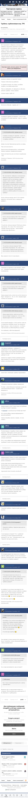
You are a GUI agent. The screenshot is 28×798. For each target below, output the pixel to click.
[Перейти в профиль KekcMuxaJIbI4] (2, 566)
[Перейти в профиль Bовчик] (2, 278)
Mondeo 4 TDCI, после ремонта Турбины (12, 763)
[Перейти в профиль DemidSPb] (2, 74)
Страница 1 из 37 (14, 34)
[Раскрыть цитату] (3, 132)
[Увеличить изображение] (9, 596)
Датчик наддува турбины (8, 756)
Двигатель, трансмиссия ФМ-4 (17, 29)
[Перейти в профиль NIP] (2, 549)
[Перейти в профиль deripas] (2, 40)
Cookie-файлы (23, 785)
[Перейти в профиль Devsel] (2, 208)
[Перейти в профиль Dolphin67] (2, 343)
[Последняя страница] (26, 34)
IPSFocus (9, 785)
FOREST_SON (9, 452)
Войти (14, 733)
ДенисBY (5, 758)
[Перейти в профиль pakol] (2, 167)
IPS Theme (3, 785)
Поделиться (7, 743)
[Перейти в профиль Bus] (2, 517)
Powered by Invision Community (14, 787)
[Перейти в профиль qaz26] (25, 764)
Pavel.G (5, 765)
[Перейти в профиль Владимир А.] (2, 482)
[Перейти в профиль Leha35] (2, 368)
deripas (6, 27)
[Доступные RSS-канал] (25, 780)
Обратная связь (15, 785)
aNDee (7, 401)
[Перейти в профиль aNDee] (2, 401)
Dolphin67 (8, 343)
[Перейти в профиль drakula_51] (2, 379)
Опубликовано (13, 41)
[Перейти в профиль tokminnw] (25, 771)
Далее (22, 34)
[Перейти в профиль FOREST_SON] (2, 453)
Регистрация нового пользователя (14, 725)
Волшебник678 (7, 773)
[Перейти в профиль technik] (2, 674)
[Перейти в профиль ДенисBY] (25, 757)
